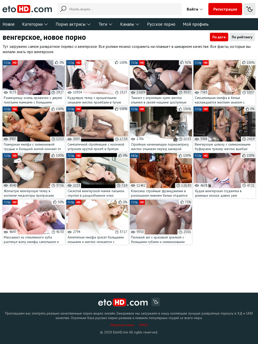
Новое (9, 24)
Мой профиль (196, 24)
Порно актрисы (70, 24)
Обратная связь (122, 325)
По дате (219, 37)
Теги (103, 24)
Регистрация (225, 9)
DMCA (143, 325)
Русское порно (161, 24)
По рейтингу (242, 37)
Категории (32, 24)
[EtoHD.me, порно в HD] (123, 302)
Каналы (127, 24)
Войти (193, 9)
